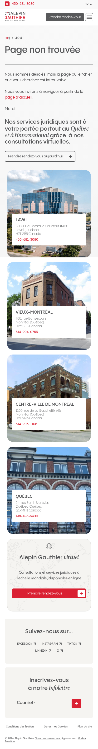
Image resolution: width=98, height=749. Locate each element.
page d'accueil (18, 97)
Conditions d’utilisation (20, 726)
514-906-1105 (26, 424)
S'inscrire (76, 703)
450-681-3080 (27, 239)
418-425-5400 (27, 516)
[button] (89, 17)
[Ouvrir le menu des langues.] (90, 4)
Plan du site (85, 726)
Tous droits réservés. (48, 738)
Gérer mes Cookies (56, 726)
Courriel (26, 702)
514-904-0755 (27, 332)
